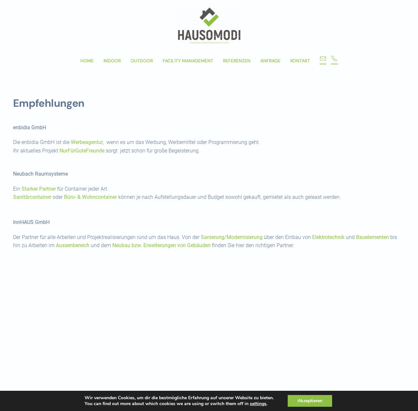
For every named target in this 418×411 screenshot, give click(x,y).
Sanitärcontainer (32, 197)
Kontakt (300, 61)
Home (87, 61)
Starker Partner (39, 189)
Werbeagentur (87, 142)
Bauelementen (372, 237)
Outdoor (142, 61)
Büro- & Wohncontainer (90, 197)
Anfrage (270, 61)
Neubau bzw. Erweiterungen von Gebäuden (161, 245)
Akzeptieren (309, 401)
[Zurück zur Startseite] (209, 25)
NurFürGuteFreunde (81, 151)
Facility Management (188, 61)
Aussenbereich (72, 245)
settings (258, 404)
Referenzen (236, 61)
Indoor (112, 61)
